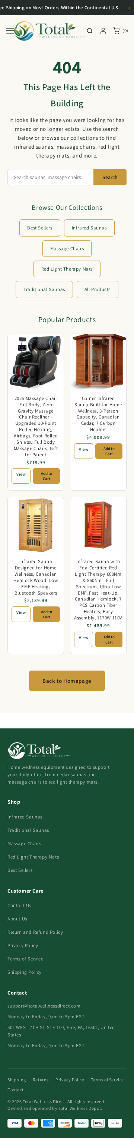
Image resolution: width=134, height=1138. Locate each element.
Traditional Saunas (44, 289)
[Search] (89, 30)
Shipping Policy (24, 972)
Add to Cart (46, 476)
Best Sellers (39, 228)
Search (110, 177)
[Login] (103, 30)
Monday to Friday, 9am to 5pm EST (45, 1016)
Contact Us (19, 905)
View (21, 474)
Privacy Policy (22, 945)
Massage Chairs (67, 248)
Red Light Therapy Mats (67, 269)
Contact (15, 1089)
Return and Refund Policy (35, 932)
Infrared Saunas (89, 228)
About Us (17, 919)
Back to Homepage (67, 680)
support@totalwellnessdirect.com (44, 1006)
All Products (97, 289)
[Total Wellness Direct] (50, 31)
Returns (41, 1079)
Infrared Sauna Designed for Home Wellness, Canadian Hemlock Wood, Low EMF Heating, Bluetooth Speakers (35, 577)
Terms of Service (25, 959)
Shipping (16, 1079)
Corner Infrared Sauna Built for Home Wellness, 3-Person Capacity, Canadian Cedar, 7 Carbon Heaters (98, 414)
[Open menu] (10, 30)
